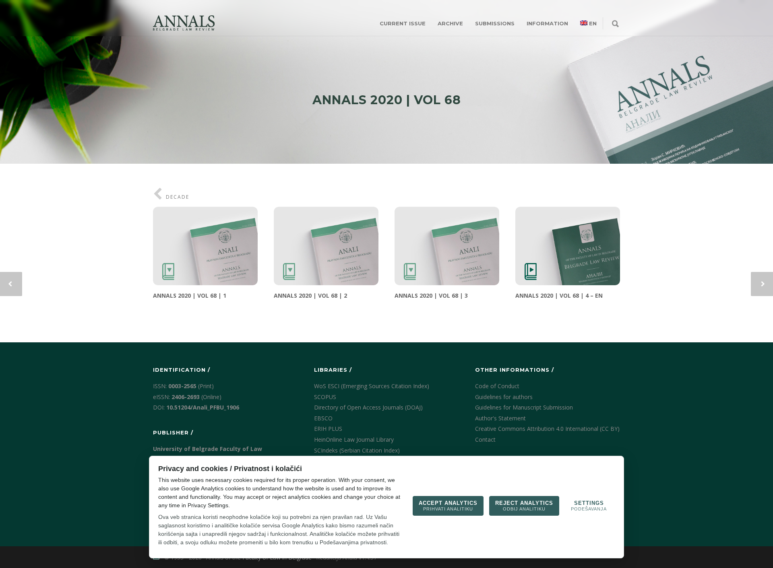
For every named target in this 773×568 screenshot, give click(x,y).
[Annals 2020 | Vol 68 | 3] (447, 246)
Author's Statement (500, 418)
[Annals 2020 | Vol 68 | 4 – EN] (567, 246)
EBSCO (323, 418)
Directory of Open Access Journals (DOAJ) (368, 407)
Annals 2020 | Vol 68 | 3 (431, 295)
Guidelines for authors (504, 397)
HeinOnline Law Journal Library (354, 439)
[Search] (615, 24)
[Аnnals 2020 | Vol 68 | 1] (205, 246)
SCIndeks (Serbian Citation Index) (357, 450)
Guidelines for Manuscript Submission (524, 407)
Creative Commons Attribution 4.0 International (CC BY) (547, 428)
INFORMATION (547, 23)
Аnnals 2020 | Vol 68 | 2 (310, 295)
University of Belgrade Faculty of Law (207, 449)
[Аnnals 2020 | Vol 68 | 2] (326, 246)
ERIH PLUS (328, 428)
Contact (485, 439)
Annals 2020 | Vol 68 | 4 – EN (559, 295)
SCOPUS (325, 397)
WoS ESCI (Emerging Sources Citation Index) (371, 386)
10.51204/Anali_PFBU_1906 (202, 407)
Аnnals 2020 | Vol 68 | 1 (189, 295)
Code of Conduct (497, 386)
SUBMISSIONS (495, 23)
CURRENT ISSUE (403, 23)
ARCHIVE (450, 23)
